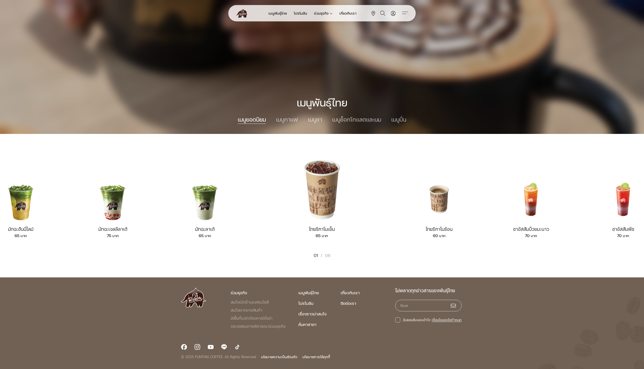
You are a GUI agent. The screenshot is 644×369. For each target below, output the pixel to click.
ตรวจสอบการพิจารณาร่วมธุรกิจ (258, 326)
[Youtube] (211, 347)
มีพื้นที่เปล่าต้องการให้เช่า (251, 318)
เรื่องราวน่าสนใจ (312, 314)
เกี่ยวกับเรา (347, 13)
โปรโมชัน (300, 13)
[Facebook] (184, 347)
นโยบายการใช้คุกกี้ (316, 356)
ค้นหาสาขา (307, 324)
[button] (623, 207)
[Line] (224, 347)
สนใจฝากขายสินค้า (246, 310)
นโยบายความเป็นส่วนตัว (279, 356)
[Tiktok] (237, 347)
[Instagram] (197, 347)
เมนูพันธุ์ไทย (277, 13)
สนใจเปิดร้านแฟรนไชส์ (250, 302)
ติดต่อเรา (348, 303)
